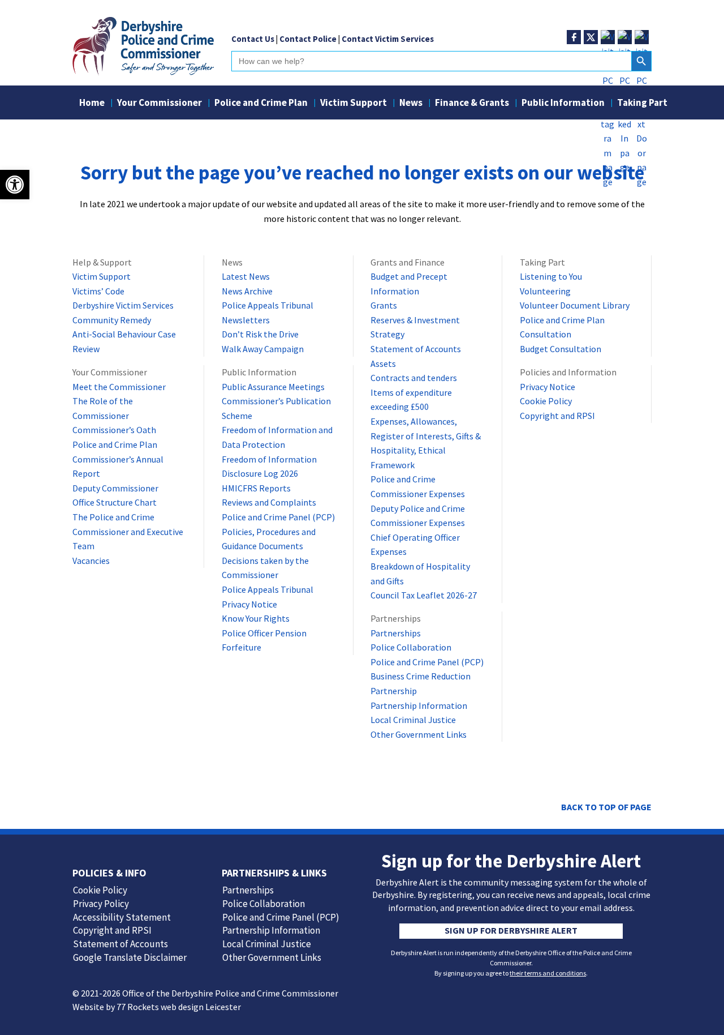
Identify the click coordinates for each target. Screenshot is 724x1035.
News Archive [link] (247, 291)
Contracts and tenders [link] (413, 377)
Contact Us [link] (252, 38)
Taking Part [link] (642, 104)
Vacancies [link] (91, 560)
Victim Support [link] (353, 104)
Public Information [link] (563, 104)
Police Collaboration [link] (410, 647)
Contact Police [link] (308, 38)
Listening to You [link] (551, 276)
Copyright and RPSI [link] (557, 415)
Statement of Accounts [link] (415, 348)
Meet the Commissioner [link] (119, 386)
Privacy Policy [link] (101, 903)
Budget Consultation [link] (560, 348)
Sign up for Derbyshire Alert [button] (511, 930)
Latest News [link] (246, 276)
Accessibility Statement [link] (122, 917)
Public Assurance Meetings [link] (273, 386)
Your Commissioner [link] (159, 104)
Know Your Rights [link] (256, 618)
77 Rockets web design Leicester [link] (179, 1006)
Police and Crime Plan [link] (261, 104)
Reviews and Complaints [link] (269, 502)
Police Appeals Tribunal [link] (267, 305)
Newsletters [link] (246, 320)
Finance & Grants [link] (472, 104)
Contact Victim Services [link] (388, 38)
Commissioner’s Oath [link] (114, 429)
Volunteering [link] (545, 291)
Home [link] (92, 104)
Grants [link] (383, 305)
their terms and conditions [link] (548, 973)
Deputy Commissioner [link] (115, 488)
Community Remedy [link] (111, 320)
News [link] (411, 104)
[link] (143, 72)
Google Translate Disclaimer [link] (130, 957)
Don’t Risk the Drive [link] (260, 334)
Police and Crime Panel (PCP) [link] (278, 517)
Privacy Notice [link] (249, 604)
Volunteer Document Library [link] (575, 305)
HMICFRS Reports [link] (256, 488)
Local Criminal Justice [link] (413, 719)
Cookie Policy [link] (546, 401)
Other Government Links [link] (418, 734)
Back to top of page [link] (606, 806)
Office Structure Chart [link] (114, 502)
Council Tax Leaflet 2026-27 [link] (423, 595)
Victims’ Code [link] (98, 291)
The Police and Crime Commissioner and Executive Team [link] (127, 531)
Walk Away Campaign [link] (263, 348)
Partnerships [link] (395, 633)
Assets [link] (383, 363)
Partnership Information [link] (418, 705)
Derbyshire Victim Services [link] (123, 305)
